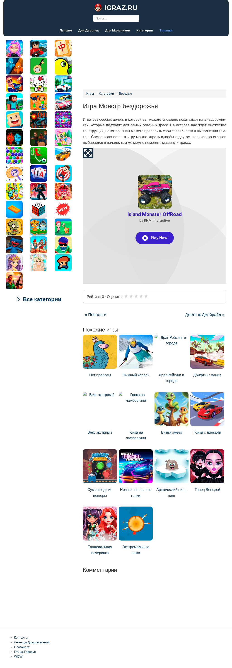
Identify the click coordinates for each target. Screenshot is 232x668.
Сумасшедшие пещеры (99, 492)
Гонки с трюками (207, 432)
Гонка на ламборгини (136, 435)
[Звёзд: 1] (126, 296)
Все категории (41, 299)
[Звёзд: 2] (131, 296)
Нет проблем (100, 375)
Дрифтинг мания (207, 375)
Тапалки (166, 30)
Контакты (21, 637)
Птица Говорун (25, 652)
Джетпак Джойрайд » (205, 314)
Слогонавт (21, 647)
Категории (144, 30)
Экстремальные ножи (135, 550)
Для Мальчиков (117, 30)
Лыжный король (135, 375)
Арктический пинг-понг (171, 492)
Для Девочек (88, 30)
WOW (18, 656)
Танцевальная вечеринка (100, 550)
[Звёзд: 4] (141, 296)
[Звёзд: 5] (146, 296)
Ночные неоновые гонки (135, 492)
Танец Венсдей (207, 490)
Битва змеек (171, 432)
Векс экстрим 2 (100, 432)
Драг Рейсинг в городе (171, 378)
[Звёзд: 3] (136, 296)
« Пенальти (95, 314)
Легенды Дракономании (32, 642)
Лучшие (66, 30)
